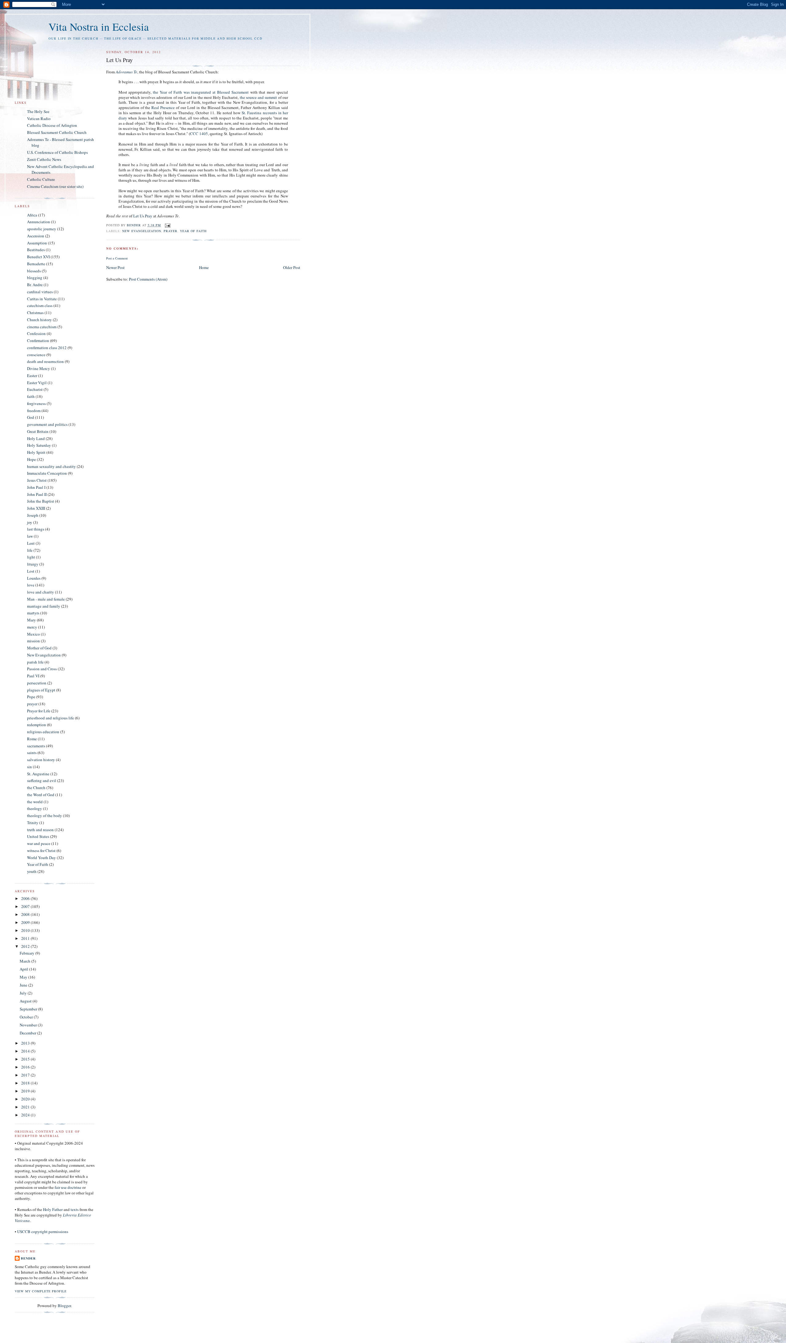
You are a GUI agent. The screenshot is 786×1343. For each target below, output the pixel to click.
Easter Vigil (37, 382)
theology (34, 808)
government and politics (47, 424)
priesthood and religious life (50, 718)
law (30, 536)
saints (32, 752)
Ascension (35, 236)
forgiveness (36, 403)
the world (35, 801)
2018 (26, 1083)
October (27, 1017)
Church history (39, 319)
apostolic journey (41, 229)
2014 (26, 1051)
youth (32, 871)
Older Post (291, 267)
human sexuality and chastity (51, 466)
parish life (35, 662)
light (31, 557)
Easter (32, 375)
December (28, 1033)
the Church (36, 787)
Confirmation (38, 340)
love (30, 585)
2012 (26, 946)
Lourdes (34, 578)
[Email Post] (167, 225)
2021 (26, 1107)
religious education (43, 731)
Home (204, 267)
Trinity (32, 822)
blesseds (34, 271)
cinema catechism (41, 326)
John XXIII (36, 508)
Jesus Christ (37, 480)
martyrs (33, 613)
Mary (31, 620)
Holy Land (36, 438)
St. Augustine (38, 774)
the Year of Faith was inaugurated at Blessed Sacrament (201, 92)
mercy (32, 627)
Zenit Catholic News (44, 159)
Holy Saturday (39, 445)
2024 (26, 1115)
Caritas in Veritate (42, 299)
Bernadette (36, 264)
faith (31, 396)
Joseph (32, 515)
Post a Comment (117, 258)
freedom (34, 410)
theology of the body (44, 815)
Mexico (33, 634)
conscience (36, 354)
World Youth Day (41, 857)
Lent (31, 543)
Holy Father (53, 1209)
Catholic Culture (41, 179)
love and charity (40, 592)
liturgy (32, 564)
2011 (26, 938)
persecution (36, 683)
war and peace (38, 843)
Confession (36, 333)
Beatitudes (36, 249)
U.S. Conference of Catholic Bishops (57, 152)
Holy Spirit (36, 452)
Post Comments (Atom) (148, 279)
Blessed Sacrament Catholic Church (57, 132)
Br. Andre (35, 284)
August (26, 1001)
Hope (31, 459)
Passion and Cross (42, 669)
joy (29, 522)
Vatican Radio (39, 118)
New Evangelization (141, 231)
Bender (134, 225)
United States (38, 836)
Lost (30, 571)
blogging (34, 277)
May (24, 977)
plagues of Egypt (41, 690)
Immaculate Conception (47, 473)
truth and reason (40, 829)
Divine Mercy (38, 368)
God (30, 417)
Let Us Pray (142, 216)
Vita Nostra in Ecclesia (99, 26)
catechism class (40, 305)
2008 (26, 914)
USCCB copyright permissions (42, 1231)
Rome (32, 739)
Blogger (64, 1305)
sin (29, 766)
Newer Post (115, 267)
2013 (26, 1043)
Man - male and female (46, 599)
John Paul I (36, 487)
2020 (26, 1099)
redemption (36, 724)
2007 (26, 906)
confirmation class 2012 (47, 347)
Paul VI (33, 676)
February (27, 953)
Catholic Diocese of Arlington (52, 125)
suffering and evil (41, 780)
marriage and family (43, 606)
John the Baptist (40, 501)
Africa (32, 215)
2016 (26, 1067)
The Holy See (38, 111)
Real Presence (163, 107)
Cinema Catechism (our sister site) (55, 186)
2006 (26, 898)
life (30, 550)
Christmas (35, 312)
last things (35, 529)
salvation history (41, 759)
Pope (31, 696)
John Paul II (37, 494)
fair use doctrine (68, 1187)
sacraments (36, 746)
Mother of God (39, 648)
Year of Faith (193, 231)
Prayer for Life (38, 711)
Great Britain (38, 431)
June (24, 985)
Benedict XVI (38, 256)
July (24, 993)
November (29, 1025)
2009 (26, 922)
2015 (26, 1059)
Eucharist (35, 389)
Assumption (37, 243)
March (25, 961)
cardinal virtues (40, 291)
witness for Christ (41, 850)
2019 (26, 1091)
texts (75, 1209)
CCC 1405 (199, 133)
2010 (26, 930)
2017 (26, 1075)
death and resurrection (45, 361)
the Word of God (40, 794)
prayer (170, 231)
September (29, 1009)
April (24, 969)
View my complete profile (41, 1291)
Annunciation (38, 221)
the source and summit (258, 97)
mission (33, 641)
